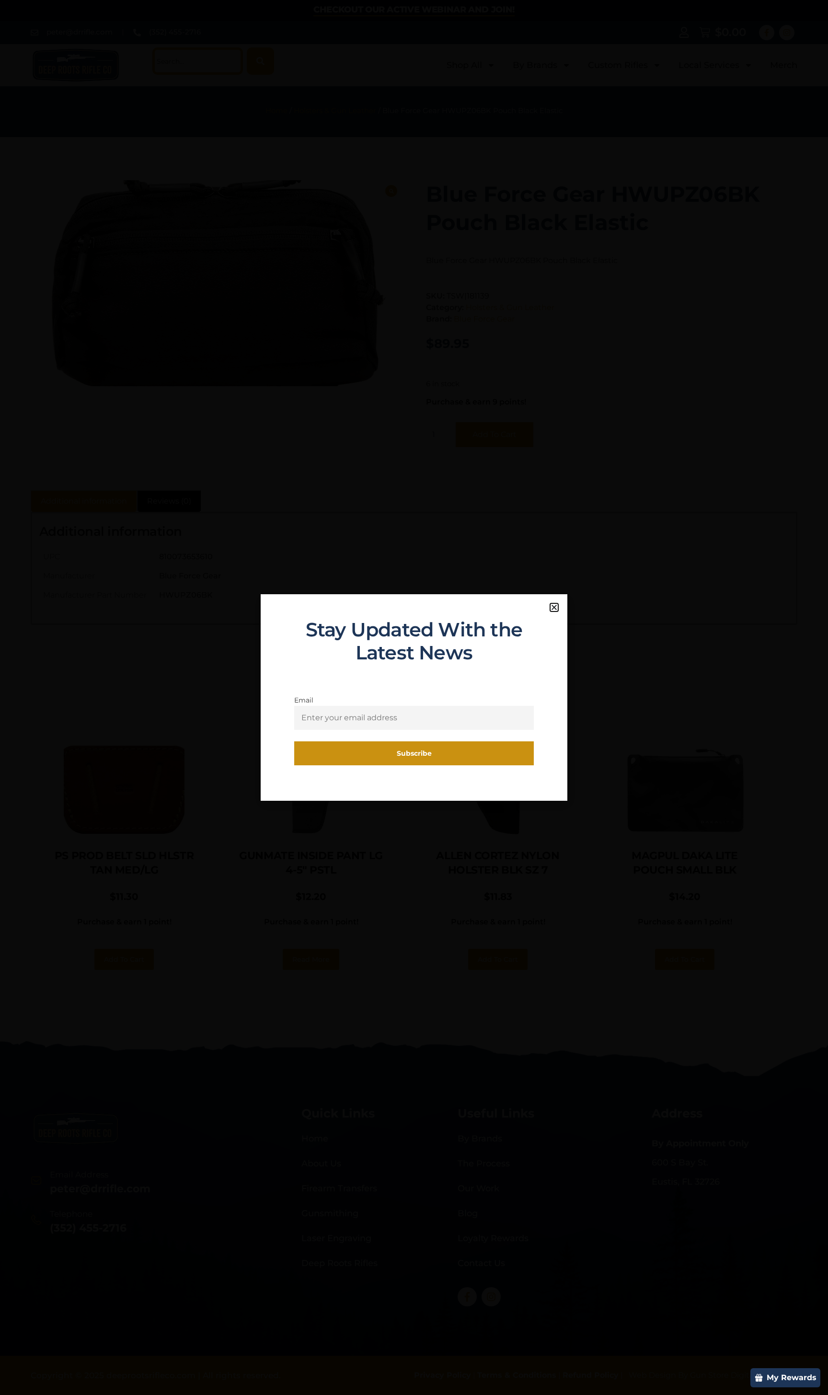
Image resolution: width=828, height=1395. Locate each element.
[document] (414, 697)
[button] (554, 607)
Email (303, 700)
